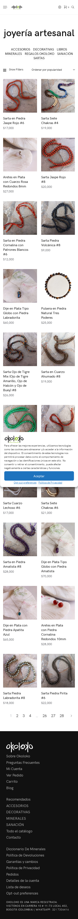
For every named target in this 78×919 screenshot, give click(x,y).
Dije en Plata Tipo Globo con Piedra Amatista (54, 566)
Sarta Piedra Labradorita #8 (14, 695)
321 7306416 (60, 909)
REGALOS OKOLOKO (39, 54)
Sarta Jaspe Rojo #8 (53, 179)
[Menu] (5, 7)
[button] (72, 439)
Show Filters (16, 69)
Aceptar (39, 476)
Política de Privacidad (50, 482)
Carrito (12, 781)
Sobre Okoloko (18, 755)
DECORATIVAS (43, 49)
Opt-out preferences (25, 482)
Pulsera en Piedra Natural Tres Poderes (53, 313)
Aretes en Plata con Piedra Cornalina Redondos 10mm (53, 632)
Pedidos (12, 874)
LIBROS (62, 49)
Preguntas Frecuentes (23, 762)
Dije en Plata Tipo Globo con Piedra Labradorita (16, 313)
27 (53, 715)
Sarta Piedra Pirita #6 (54, 695)
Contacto (13, 837)
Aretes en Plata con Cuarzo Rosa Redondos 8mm (15, 181)
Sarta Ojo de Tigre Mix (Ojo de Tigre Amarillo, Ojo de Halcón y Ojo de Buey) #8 (16, 380)
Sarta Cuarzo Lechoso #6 (12, 505)
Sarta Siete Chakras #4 (49, 120)
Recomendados (18, 799)
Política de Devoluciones (25, 855)
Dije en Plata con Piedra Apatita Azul (15, 629)
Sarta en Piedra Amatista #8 (14, 563)
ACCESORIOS (20, 49)
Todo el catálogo (19, 830)
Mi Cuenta (14, 768)
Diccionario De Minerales (26, 848)
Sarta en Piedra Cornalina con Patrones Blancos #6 (15, 247)
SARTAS (39, 58)
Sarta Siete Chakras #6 (49, 505)
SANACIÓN (65, 54)
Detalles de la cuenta (22, 880)
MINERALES (13, 54)
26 (45, 715)
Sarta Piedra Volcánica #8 (50, 242)
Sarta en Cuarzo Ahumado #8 (53, 373)
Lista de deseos (18, 886)
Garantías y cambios (22, 861)
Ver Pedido (14, 775)
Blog (10, 787)
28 (62, 715)
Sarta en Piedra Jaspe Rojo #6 (14, 120)
